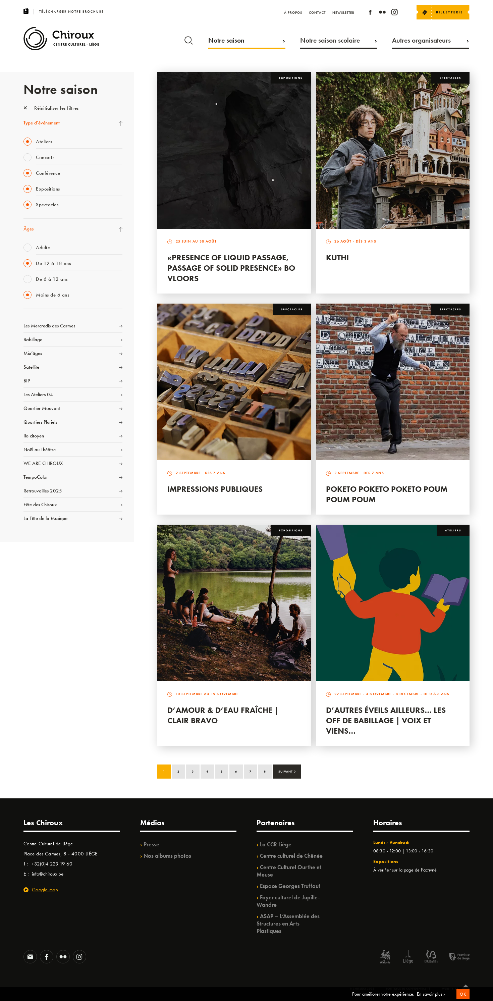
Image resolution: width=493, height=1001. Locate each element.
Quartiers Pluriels (40, 422)
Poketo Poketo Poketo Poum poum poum (386, 494)
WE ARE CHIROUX (43, 463)
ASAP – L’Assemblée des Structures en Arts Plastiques (288, 923)
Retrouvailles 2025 (42, 490)
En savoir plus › (431, 994)
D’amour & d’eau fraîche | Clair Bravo (222, 715)
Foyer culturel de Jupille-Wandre (288, 901)
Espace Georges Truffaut (290, 886)
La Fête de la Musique (45, 518)
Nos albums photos (167, 855)
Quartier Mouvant (41, 408)
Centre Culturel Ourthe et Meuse (289, 870)
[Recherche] (188, 39)
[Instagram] (394, 13)
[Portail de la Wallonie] (385, 957)
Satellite (31, 367)
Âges (28, 228)
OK (463, 994)
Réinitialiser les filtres (56, 108)
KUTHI (337, 257)
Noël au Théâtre (39, 449)
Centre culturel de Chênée (291, 855)
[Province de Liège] (454, 957)
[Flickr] (382, 13)
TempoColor (35, 477)
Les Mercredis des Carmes (49, 325)
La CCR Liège (275, 844)
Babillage (32, 339)
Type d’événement (41, 122)
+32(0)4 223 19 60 (52, 863)
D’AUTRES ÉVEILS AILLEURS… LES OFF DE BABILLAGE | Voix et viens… (386, 720)
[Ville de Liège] (408, 957)
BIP (26, 380)
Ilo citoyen (33, 435)
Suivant (287, 771)
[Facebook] (370, 13)
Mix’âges (32, 353)
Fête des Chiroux (40, 504)
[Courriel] (30, 957)
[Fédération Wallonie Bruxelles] (431, 957)
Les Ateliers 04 (38, 394)
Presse (151, 844)
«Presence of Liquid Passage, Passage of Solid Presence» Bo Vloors (231, 267)
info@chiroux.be (47, 874)
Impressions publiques (215, 489)
